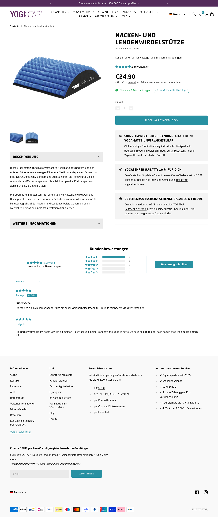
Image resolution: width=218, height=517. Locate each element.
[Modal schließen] (152, 238)
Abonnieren (135, 271)
